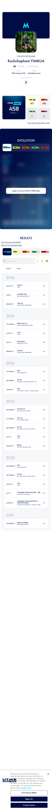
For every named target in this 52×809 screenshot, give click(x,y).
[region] (26, 789)
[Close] (48, 774)
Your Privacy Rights (29, 793)
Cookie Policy (26, 788)
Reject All (29, 799)
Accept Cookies (29, 805)
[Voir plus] (44, 286)
